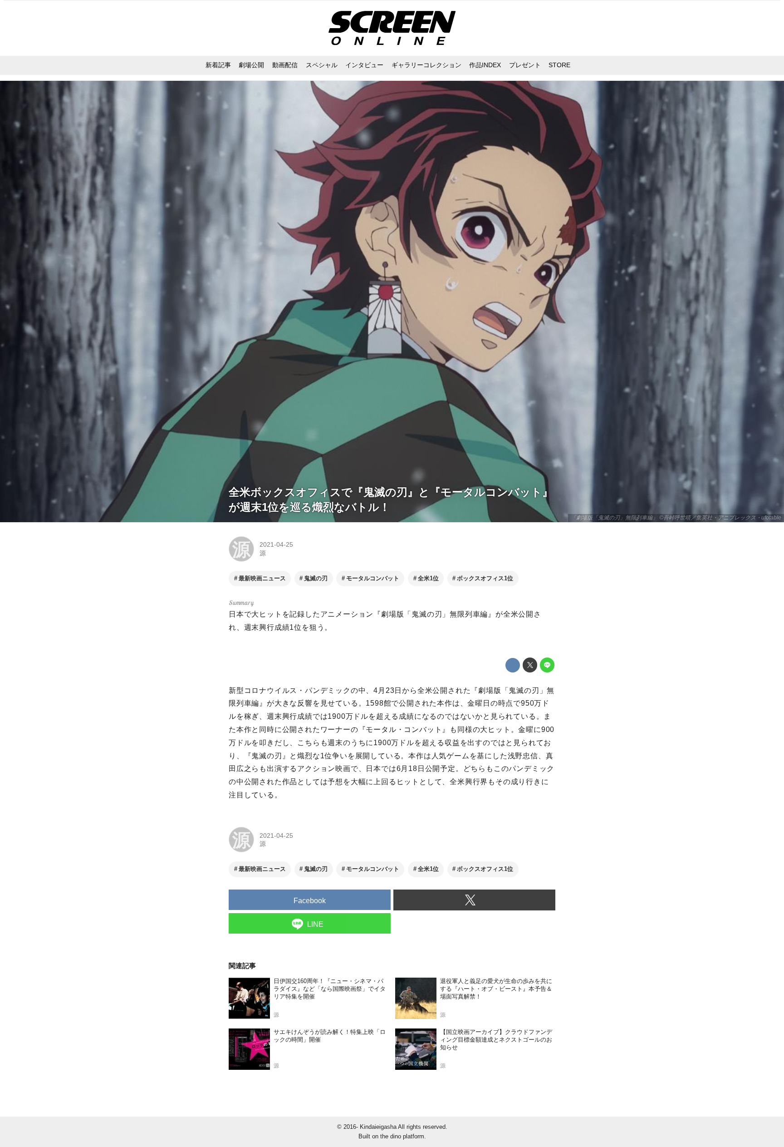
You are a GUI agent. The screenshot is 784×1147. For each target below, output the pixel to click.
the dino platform (402, 1136)
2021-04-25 (276, 544)
